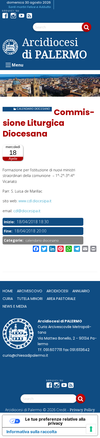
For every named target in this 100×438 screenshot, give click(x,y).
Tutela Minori (30, 298)
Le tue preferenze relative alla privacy (55, 421)
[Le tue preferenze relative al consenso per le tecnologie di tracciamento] (91, 429)
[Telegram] (39, 16)
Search (87, 27)
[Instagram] (14, 16)
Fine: (8, 231)
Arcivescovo (29, 291)
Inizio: (10, 221)
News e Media (15, 306)
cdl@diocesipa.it (27, 210)
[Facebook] (6, 16)
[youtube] (22, 16)
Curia (8, 298)
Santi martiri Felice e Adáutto (29, 7)
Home (8, 291)
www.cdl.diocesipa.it (35, 200)
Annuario (81, 291)
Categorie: (14, 240)
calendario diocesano (33, 109)
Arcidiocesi (57, 291)
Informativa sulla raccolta (31, 431)
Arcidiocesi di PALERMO (54, 48)
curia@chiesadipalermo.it (25, 355)
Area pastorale (61, 298)
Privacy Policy (82, 409)
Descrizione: (14, 164)
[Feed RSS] (31, 16)
